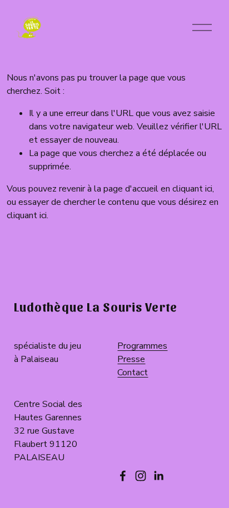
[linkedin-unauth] (158, 475)
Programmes (142, 346)
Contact (132, 372)
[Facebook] (122, 475)
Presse (131, 359)
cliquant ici (192, 189)
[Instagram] (140, 475)
